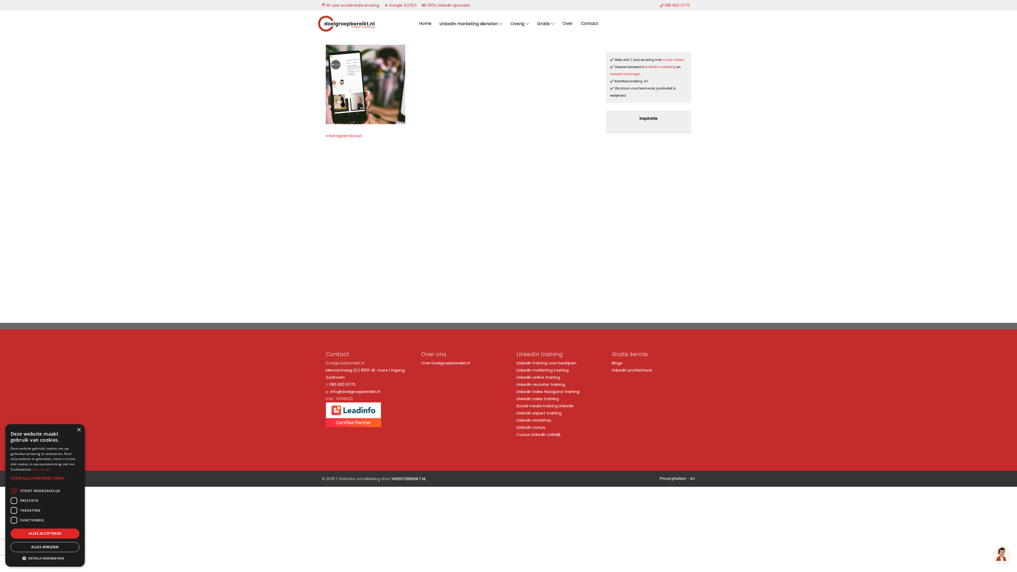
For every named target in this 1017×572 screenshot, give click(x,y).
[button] (45, 478)
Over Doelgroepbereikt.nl (445, 363)
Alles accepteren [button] (45, 533)
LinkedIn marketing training (542, 370)
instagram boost (345, 135)
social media (673, 59)
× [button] (79, 430)
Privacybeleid (673, 478)
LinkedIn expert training (538, 413)
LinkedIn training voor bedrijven (546, 363)
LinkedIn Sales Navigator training (547, 391)
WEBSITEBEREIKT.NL (408, 478)
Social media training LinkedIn (545, 406)
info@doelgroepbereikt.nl (355, 391)
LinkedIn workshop (533, 420)
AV (692, 478)
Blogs (617, 363)
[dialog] (45, 495)
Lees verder (41, 469)
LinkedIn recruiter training (540, 384)
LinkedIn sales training (537, 398)
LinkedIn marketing (661, 67)
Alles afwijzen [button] (45, 547)
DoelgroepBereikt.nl (346, 17)
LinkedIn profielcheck (632, 370)
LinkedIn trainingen (625, 74)
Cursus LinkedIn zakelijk (538, 434)
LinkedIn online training (538, 377)
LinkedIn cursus (530, 427)
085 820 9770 (342, 384)
